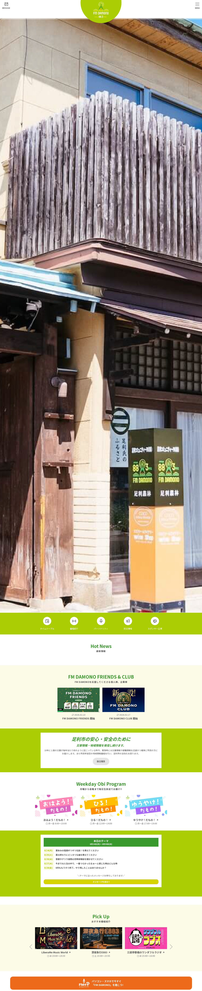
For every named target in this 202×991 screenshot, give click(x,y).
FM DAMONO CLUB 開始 (123, 718)
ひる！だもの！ (100, 820)
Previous (32, 946)
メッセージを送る (100, 881)
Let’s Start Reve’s (145, 952)
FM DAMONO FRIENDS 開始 (78, 718)
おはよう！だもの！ (54, 820)
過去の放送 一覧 (145, 960)
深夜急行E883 (55, 952)
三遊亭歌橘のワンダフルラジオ (99, 952)
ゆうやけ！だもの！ (144, 820)
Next (170, 946)
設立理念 (101, 761)
